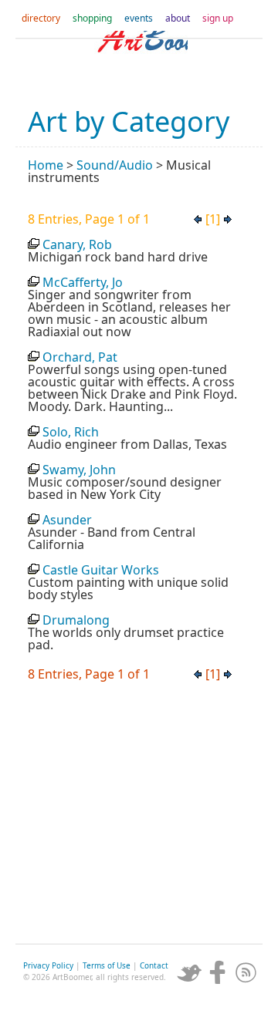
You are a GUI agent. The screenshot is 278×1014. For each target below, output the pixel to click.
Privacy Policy (48, 965)
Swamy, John (79, 469)
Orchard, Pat (79, 357)
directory (41, 18)
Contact (154, 965)
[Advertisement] (139, 816)
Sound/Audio (114, 165)
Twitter (189, 972)
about (177, 18)
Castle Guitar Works (100, 569)
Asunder (67, 519)
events (138, 18)
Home (45, 165)
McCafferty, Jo (82, 282)
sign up (217, 18)
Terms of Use (107, 965)
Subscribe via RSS (246, 972)
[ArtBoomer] (139, 62)
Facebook (217, 972)
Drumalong (76, 619)
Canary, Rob (77, 244)
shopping (92, 18)
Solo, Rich (70, 431)
